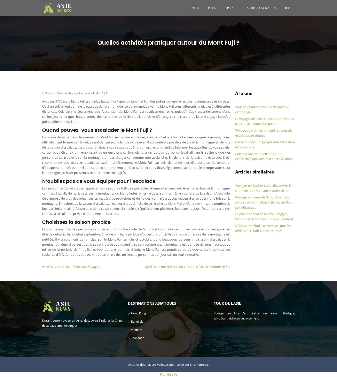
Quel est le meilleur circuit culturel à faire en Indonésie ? (186, 267)
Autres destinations (262, 8)
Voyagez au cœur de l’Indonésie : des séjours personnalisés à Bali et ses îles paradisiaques (263, 202)
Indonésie (193, 8)
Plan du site (168, 374)
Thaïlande (231, 8)
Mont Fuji (175, 203)
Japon (212, 8)
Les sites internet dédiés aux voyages (73, 267)
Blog (288, 8)
